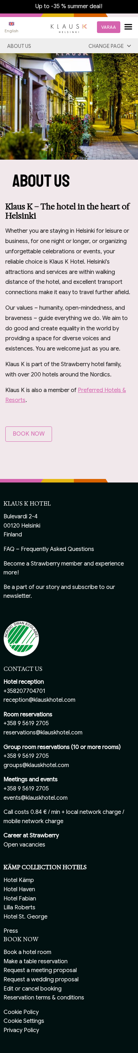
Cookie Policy (21, 1012)
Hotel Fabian (20, 898)
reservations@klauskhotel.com (43, 732)
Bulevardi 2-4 (21, 516)
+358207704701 (24, 691)
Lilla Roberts (19, 907)
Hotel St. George (25, 916)
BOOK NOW (29, 433)
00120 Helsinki (22, 525)
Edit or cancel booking (33, 988)
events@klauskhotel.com (36, 797)
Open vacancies (24, 844)
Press (11, 931)
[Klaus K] (69, 28)
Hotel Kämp (19, 880)
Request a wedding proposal (41, 979)
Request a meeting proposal (40, 970)
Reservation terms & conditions (44, 997)
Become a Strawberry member (43, 563)
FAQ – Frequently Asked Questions (49, 549)
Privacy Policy (21, 1030)
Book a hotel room (27, 952)
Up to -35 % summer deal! (69, 6)
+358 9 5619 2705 (26, 723)
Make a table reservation (36, 961)
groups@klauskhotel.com (36, 765)
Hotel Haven (19, 889)
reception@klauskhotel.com (39, 700)
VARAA (108, 27)
